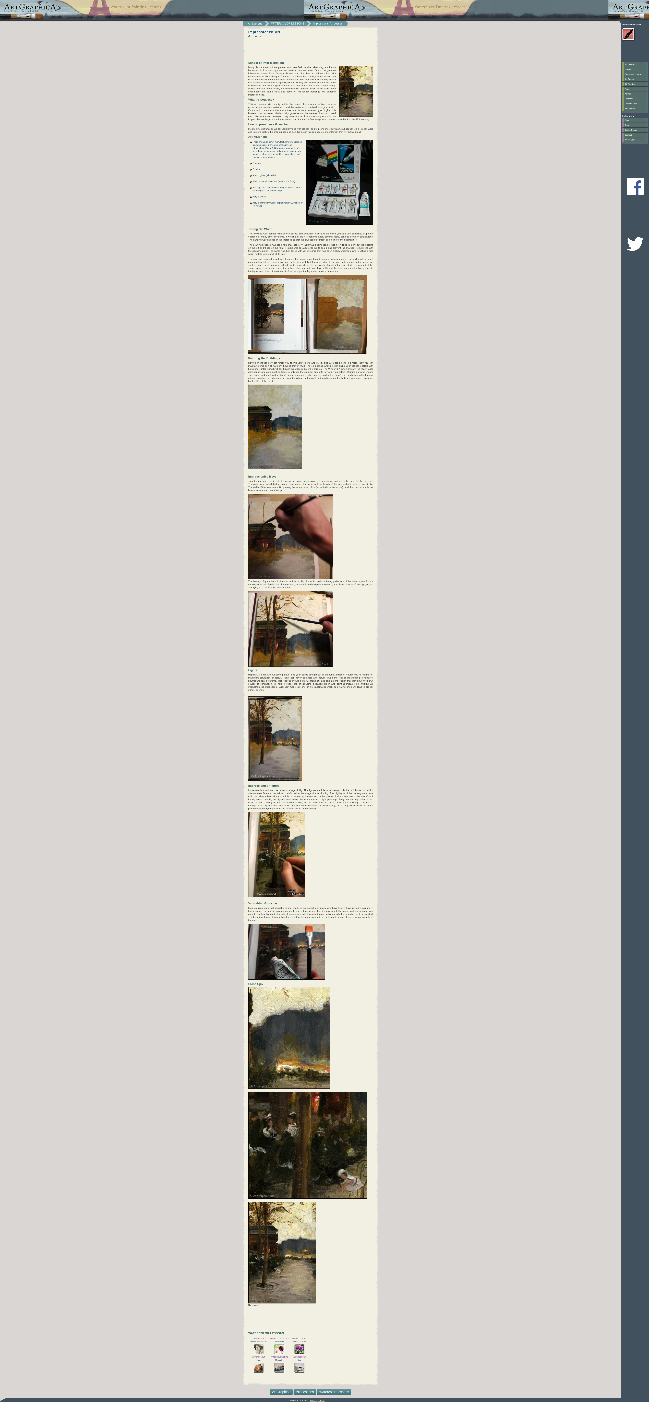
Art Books (629, 79)
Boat (299, 1360)
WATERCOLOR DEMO (279, 1357)
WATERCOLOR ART (299, 1338)
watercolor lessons (305, 104)
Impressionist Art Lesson (328, 23)
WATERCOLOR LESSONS (287, 23)
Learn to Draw (631, 104)
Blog (627, 120)
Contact (628, 135)
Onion (258, 1360)
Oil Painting (630, 84)
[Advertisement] (310, 46)
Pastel (627, 89)
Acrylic (628, 94)
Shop (627, 125)
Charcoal (629, 99)
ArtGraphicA (281, 1392)
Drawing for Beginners (258, 1341)
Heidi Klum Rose (299, 1341)
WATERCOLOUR (258, 1357)
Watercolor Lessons (334, 1392)
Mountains (279, 1360)
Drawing (628, 69)
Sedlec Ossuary (632, 130)
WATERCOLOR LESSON (279, 1338)
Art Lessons (255, 23)
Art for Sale (630, 140)
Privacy (313, 1400)
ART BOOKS (259, 1338)
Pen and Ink (630, 109)
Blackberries (279, 1341)
